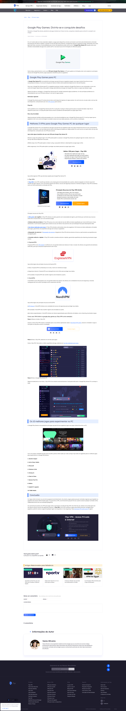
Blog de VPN (70, 688)
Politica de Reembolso (91, 709)
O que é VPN (70, 684)
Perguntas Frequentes (87, 686)
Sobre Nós (103, 684)
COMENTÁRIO (27, 602)
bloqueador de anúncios (49, 232)
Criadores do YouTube (106, 694)
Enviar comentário (29, 615)
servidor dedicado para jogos (71, 343)
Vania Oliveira (31, 36)
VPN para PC (50, 688)
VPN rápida (41, 244)
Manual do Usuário (86, 688)
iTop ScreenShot (32, 692)
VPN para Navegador (52, 700)
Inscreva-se (71, 669)
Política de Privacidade (105, 709)
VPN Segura (31, 306)
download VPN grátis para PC (81, 509)
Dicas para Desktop (71, 690)
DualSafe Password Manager (34, 700)
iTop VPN (30, 684)
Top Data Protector (32, 696)
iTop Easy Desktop (32, 688)
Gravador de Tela (71, 694)
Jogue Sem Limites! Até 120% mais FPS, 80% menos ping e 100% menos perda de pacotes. (64, 1)
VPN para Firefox (51, 696)
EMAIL (45, 599)
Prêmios (102, 690)
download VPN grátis (76, 322)
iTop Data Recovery (32, 694)
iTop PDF (30, 698)
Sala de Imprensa (105, 688)
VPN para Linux (50, 698)
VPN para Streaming (48, 569)
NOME (26, 599)
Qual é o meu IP (71, 686)
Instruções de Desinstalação (88, 692)
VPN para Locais (87, 569)
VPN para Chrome (51, 694)
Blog (52, 10)
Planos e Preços (31, 703)
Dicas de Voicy (70, 692)
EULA (115, 709)
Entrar (109, 5)
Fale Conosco (104, 686)
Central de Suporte (86, 684)
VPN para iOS (50, 690)
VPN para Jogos (35, 17)
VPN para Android (51, 692)
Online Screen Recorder (33, 702)
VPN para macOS (51, 686)
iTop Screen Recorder (33, 686)
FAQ (57, 10)
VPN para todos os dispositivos (54, 702)
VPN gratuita (51, 101)
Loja (89, 5)
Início (25, 17)
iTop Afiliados (104, 692)
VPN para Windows (28, 569)
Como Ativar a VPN (86, 690)
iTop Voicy (30, 690)
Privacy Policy (15, 706)
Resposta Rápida (71, 696)
